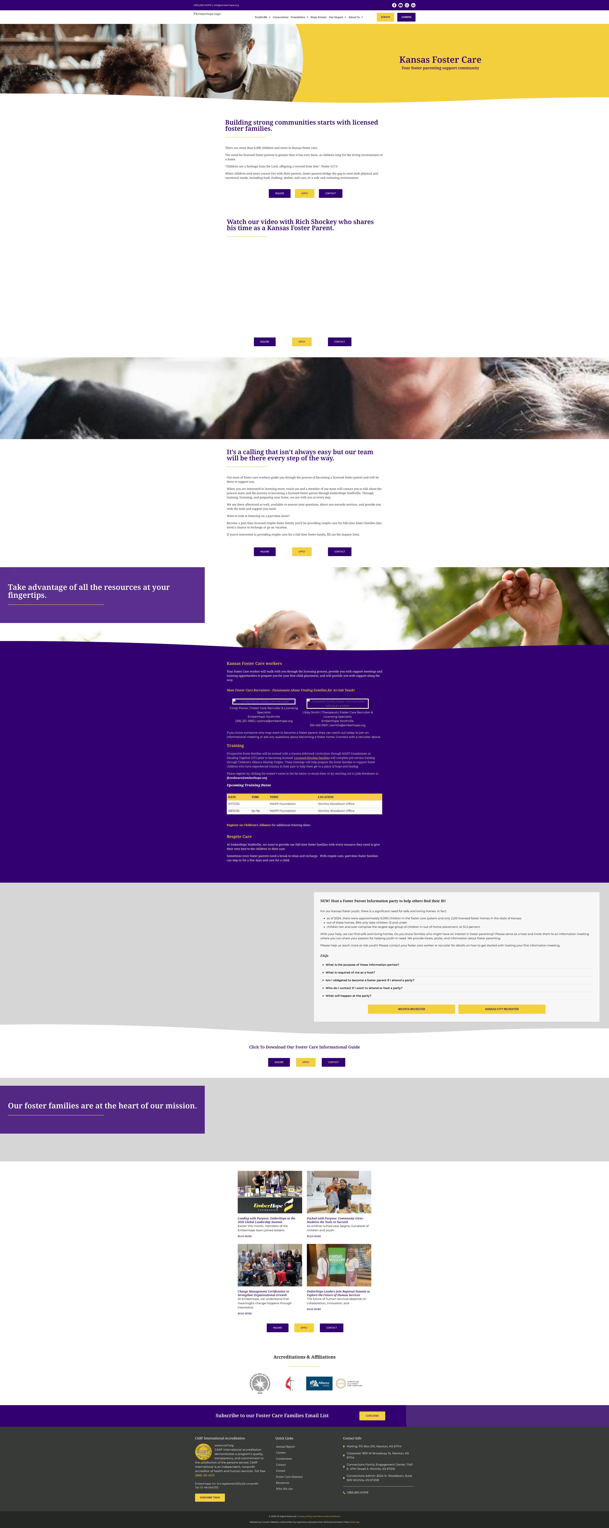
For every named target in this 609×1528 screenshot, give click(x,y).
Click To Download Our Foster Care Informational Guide (304, 1047)
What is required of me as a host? (350, 972)
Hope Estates (319, 17)
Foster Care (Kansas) (289, 1477)
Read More (245, 1236)
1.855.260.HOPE (202, 5)
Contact (281, 1464)
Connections (280, 17)
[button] (280, 193)
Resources (282, 1483)
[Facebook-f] (394, 5)
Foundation (298, 17)
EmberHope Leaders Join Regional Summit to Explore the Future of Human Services (338, 1293)
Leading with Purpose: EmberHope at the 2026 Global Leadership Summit (266, 1220)
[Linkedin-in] (413, 5)
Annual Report (285, 1446)
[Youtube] (400, 5)
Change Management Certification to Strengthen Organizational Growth (263, 1293)
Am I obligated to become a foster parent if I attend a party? (370, 980)
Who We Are (284, 1489)
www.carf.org (224, 1445)
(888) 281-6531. (205, 1475)
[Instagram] (407, 5)
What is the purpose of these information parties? (362, 965)
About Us (354, 17)
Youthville (261, 17)
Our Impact (336, 17)
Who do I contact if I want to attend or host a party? (364, 988)
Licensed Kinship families (312, 758)
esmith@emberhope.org (347, 725)
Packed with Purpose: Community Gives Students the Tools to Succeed (335, 1220)
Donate (280, 1471)
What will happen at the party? (348, 996)
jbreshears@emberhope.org (247, 778)
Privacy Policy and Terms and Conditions (319, 1516)
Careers (281, 1452)
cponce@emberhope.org (275, 721)
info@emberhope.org (226, 5)
